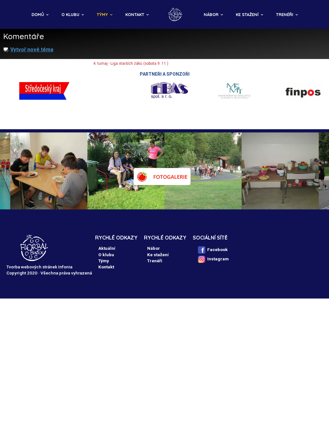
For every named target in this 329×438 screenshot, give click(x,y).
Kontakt (134, 14)
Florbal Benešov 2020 (18, 63)
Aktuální (106, 248)
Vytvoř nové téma (31, 49)
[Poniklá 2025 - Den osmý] (125, 170)
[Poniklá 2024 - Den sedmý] (203, 170)
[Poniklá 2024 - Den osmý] (280, 170)
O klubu (70, 14)
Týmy (102, 14)
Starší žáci (74, 63)
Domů (37, 14)
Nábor (211, 14)
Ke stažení (247, 14)
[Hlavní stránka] (176, 14)
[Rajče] (162, 176)
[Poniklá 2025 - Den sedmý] (48, 170)
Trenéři (284, 14)
